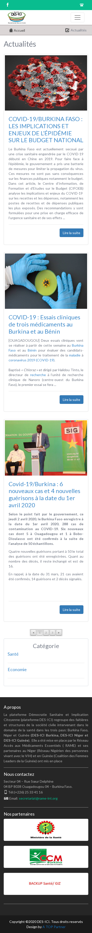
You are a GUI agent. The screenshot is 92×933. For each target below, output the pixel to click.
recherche (38, 375)
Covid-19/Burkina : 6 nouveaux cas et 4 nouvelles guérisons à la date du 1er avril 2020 (44, 494)
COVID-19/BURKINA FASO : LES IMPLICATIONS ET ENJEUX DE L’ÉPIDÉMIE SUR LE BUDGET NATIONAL (46, 129)
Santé (13, 654)
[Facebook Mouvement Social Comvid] (7, 5)
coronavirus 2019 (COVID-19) (31, 360)
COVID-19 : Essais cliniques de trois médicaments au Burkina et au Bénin (44, 324)
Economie (17, 669)
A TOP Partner (54, 927)
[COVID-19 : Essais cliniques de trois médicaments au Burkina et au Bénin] (46, 281)
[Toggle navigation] (77, 17)
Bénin (32, 350)
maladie (74, 355)
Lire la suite (71, 233)
